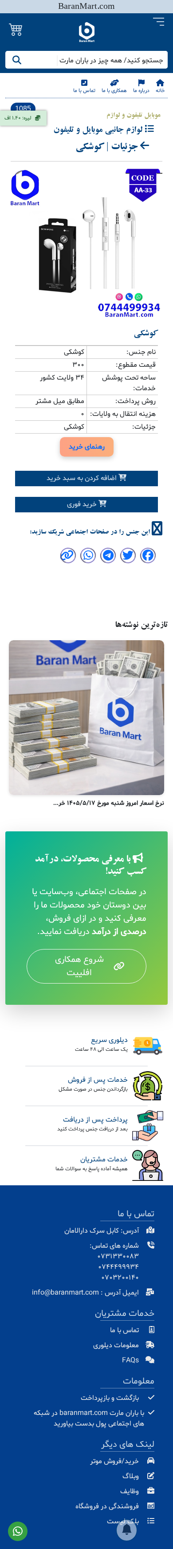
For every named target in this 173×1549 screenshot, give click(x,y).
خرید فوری (82, 504)
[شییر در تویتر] (128, 557)
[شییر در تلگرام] (108, 557)
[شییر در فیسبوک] (147, 557)
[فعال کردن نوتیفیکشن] (127, 1530)
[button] (158, 22)
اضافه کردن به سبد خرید (82, 478)
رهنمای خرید (87, 447)
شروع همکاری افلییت (79, 966)
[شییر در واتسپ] (88, 557)
